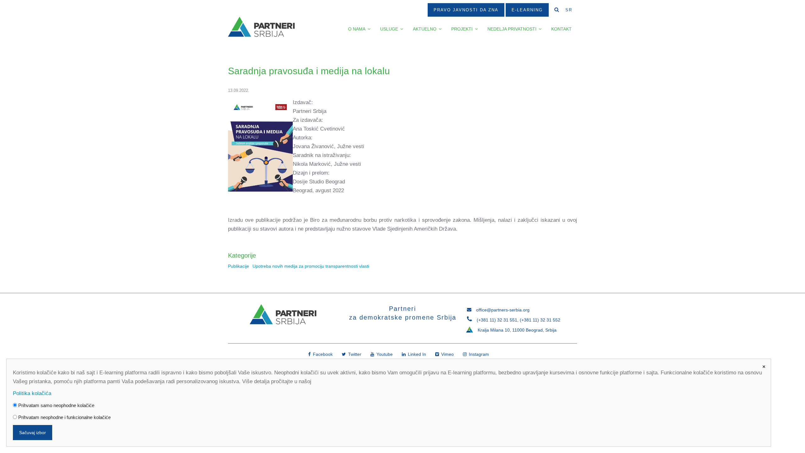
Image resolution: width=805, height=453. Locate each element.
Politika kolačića (32, 393)
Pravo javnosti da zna (466, 10)
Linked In (416, 354)
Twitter (354, 354)
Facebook (322, 354)
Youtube (384, 354)
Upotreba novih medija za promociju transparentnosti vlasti (311, 266)
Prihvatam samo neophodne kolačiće (55, 405)
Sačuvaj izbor (32, 432)
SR (568, 10)
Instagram (478, 354)
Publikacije (238, 266)
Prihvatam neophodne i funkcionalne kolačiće (64, 417)
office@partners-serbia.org (503, 309)
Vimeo (447, 354)
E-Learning (527, 10)
